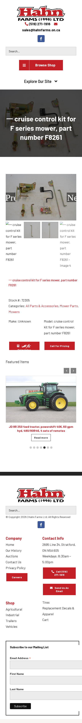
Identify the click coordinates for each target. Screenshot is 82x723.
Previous (10, 197)
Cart (45, 620)
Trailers (11, 621)
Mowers (14, 312)
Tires (46, 602)
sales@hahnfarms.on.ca (41, 30)
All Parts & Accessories (42, 306)
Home (10, 544)
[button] (73, 371)
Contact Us (13, 562)
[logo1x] (41, 494)
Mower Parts (69, 306)
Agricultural (14, 609)
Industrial (12, 615)
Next (71, 197)
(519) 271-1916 (39, 24)
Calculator (24, 349)
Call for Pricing (59, 346)
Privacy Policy (16, 568)
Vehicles (11, 626)
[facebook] (41, 38)
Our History (14, 550)
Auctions (12, 556)
